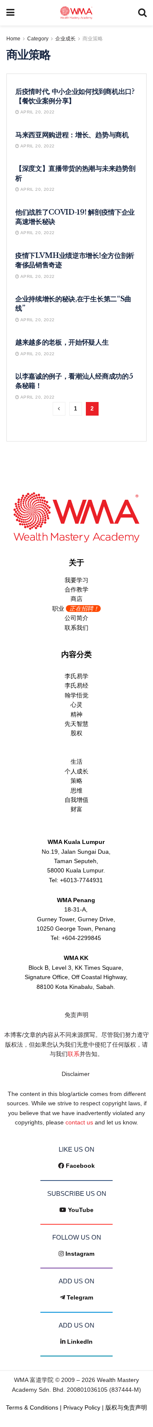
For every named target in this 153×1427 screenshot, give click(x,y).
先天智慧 (76, 723)
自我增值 (76, 799)
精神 (76, 714)
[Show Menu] (10, 12)
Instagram (79, 1253)
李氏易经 (76, 685)
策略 (76, 780)
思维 (76, 790)
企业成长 (65, 39)
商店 (76, 598)
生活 (76, 761)
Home (13, 39)
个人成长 (76, 771)
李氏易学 (76, 676)
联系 (73, 1053)
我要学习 (76, 580)
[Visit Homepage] (76, 12)
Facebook (80, 1165)
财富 (76, 809)
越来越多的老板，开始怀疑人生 (62, 342)
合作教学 (76, 589)
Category (37, 39)
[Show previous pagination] (59, 409)
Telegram (80, 1297)
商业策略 (92, 39)
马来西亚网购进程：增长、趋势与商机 (72, 134)
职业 (75, 608)
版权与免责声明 (126, 1407)
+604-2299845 (81, 937)
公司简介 (76, 617)
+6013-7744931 (81, 880)
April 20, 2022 (36, 112)
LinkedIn (80, 1341)
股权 (76, 733)
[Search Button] (142, 12)
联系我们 (76, 627)
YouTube (81, 1209)
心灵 (76, 704)
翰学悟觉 (76, 695)
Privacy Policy (81, 1407)
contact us (79, 1122)
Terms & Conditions (32, 1407)
